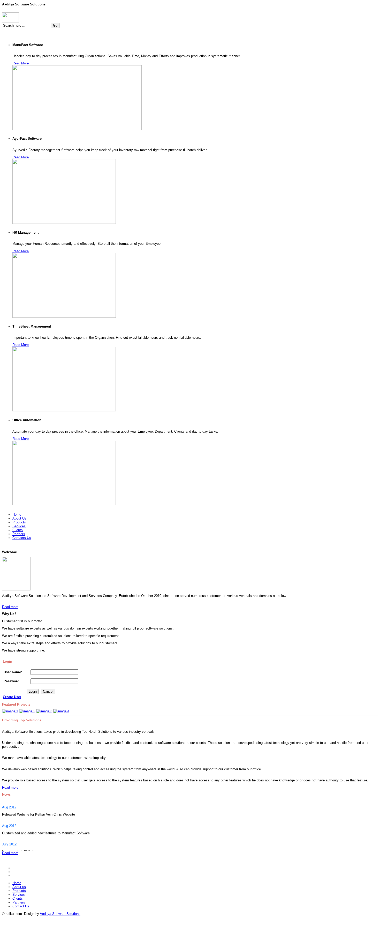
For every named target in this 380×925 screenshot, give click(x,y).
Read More (20, 63)
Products (19, 891)
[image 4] (61, 711)
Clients (17, 898)
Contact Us (20, 906)
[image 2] (27, 711)
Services (19, 895)
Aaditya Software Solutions (60, 914)
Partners (18, 902)
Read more (10, 607)
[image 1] (10, 711)
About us (19, 887)
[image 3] (44, 711)
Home (16, 883)
